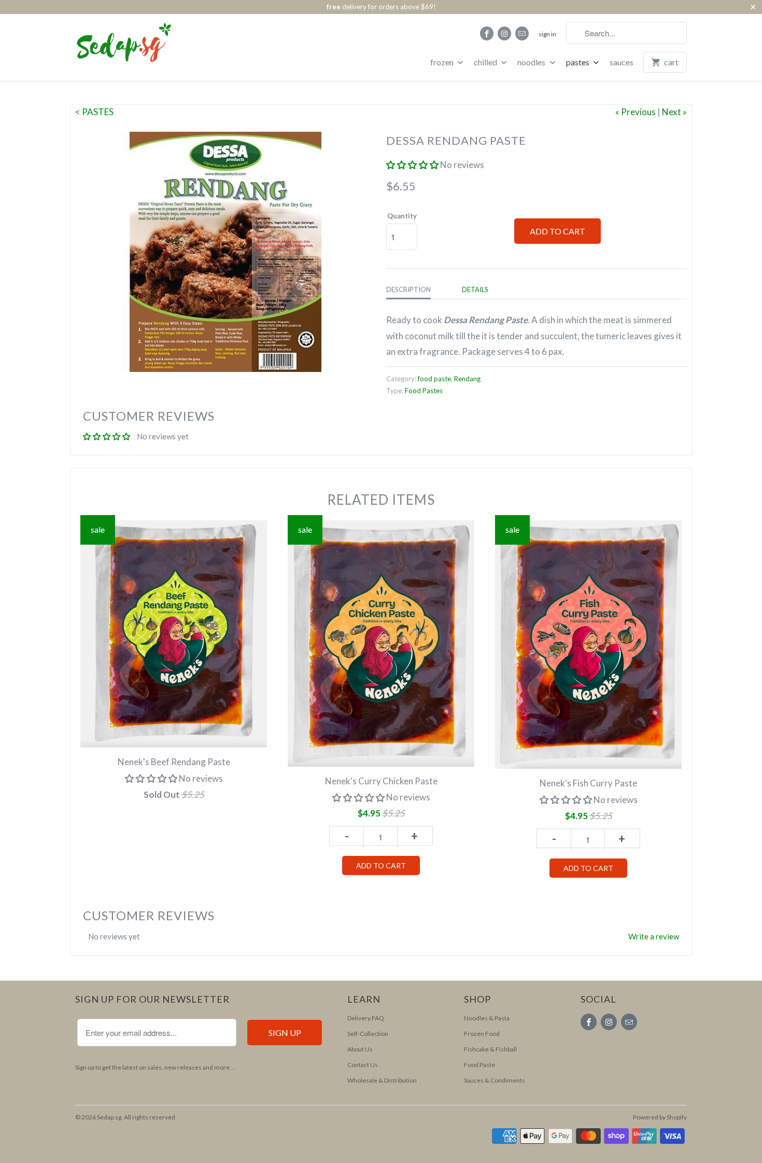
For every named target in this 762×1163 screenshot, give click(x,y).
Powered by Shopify (660, 1117)
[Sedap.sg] (114, 46)
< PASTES (94, 111)
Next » (674, 111)
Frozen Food (482, 1033)
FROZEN (442, 62)
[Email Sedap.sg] (522, 33)
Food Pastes (424, 390)
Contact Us (362, 1065)
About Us (360, 1049)
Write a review (653, 936)
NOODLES (532, 62)
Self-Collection (367, 1033)
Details (475, 289)
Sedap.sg (109, 1117)
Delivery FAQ (365, 1018)
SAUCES (621, 62)
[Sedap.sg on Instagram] (504, 33)
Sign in (547, 34)
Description (408, 289)
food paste (434, 379)
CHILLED (486, 62)
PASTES (578, 62)
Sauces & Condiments (494, 1080)
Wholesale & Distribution (382, 1080)
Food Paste (479, 1065)
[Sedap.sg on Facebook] (486, 33)
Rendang (467, 379)
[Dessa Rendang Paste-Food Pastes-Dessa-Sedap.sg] (225, 252)
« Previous (635, 111)
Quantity (402, 216)
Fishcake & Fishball (490, 1049)
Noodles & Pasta (487, 1018)
